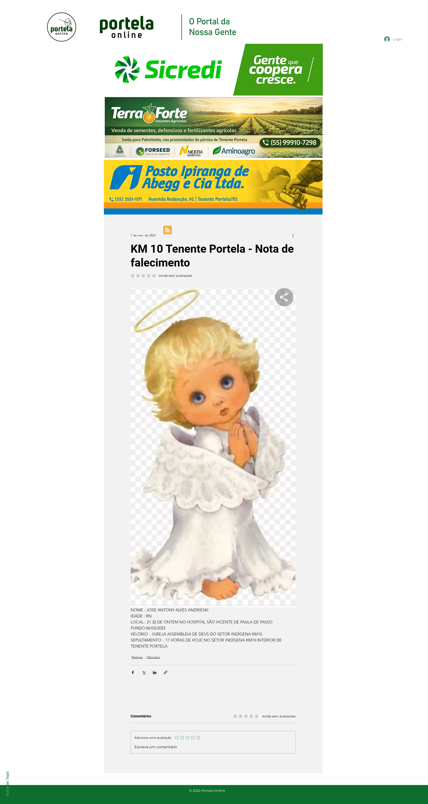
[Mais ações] (293, 235)
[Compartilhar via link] (165, 672)
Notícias (137, 657)
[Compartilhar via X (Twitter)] (144, 672)
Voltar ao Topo (7, 783)
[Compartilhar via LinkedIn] (154, 672)
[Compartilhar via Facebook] (133, 672)
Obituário (153, 657)
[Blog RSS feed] (167, 230)
